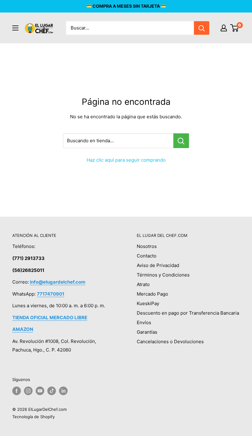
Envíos (144, 322)
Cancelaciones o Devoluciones (170, 341)
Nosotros (147, 246)
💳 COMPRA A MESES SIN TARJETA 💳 (126, 6)
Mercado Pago (152, 294)
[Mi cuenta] (224, 28)
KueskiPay (148, 303)
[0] (234, 28)
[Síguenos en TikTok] (51, 391)
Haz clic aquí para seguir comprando (126, 160)
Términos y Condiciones (163, 275)
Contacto (146, 256)
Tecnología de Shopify (33, 416)
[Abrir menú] (15, 28)
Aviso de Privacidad (158, 265)
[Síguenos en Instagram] (28, 391)
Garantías (147, 332)
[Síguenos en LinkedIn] (63, 391)
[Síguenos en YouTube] (40, 391)
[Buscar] (201, 28)
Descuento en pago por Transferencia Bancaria (188, 313)
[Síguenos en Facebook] (16, 391)
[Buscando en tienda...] (181, 140)
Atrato (143, 284)
